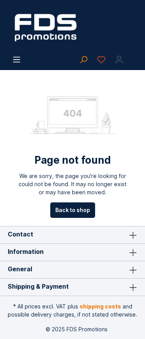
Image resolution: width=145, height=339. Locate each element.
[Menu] (17, 59)
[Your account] (119, 59)
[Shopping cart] (132, 57)
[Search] (83, 59)
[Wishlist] (101, 59)
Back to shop (72, 210)
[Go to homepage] (72, 27)
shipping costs (100, 306)
